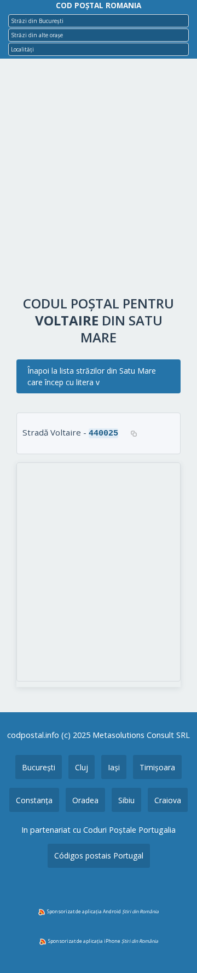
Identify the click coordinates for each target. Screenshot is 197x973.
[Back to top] (174, 947)
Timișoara (157, 767)
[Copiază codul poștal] (133, 433)
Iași (114, 767)
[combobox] (98, 20)
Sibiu (126, 800)
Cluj (81, 767)
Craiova (167, 800)
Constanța (34, 800)
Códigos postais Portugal (98, 855)
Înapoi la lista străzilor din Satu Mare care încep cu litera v (91, 376)
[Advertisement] (98, 179)
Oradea (85, 800)
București (38, 767)
